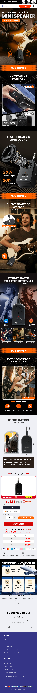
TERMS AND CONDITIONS (12, 652)
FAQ (5, 640)
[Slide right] (23, 604)
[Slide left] (14, 604)
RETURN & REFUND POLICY (13, 649)
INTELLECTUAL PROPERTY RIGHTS (15, 676)
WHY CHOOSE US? (10, 673)
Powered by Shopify (22, 689)
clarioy (16, 689)
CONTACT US (8, 646)
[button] (13, 401)
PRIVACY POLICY (9, 666)
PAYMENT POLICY (9, 663)
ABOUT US (7, 643)
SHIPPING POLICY (9, 669)
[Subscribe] (31, 627)
